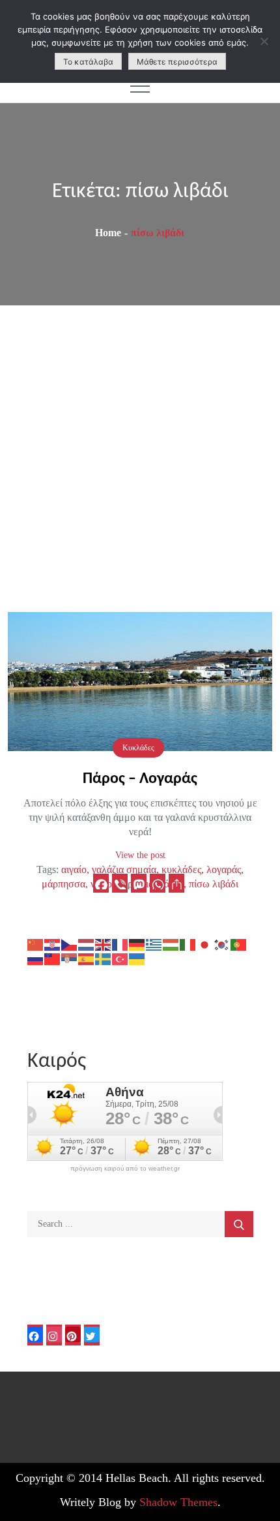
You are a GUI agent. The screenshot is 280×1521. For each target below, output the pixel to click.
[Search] (239, 1224)
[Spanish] (86, 958)
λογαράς (223, 869)
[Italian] (188, 943)
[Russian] (35, 958)
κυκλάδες (181, 869)
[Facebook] (101, 883)
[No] (263, 41)
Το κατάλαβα (88, 62)
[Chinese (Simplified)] (35, 943)
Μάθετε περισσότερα (177, 62)
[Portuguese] (239, 943)
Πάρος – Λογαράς (140, 779)
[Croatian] (52, 943)
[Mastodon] (139, 883)
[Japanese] (205, 943)
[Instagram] (54, 1335)
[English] (103, 943)
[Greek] (154, 943)
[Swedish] (103, 958)
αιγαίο (74, 869)
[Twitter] (92, 1335)
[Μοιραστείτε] (176, 883)
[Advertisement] (140, 452)
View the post (140, 855)
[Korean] (222, 943)
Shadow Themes (178, 1502)
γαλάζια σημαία (124, 869)
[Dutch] (86, 943)
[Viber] (120, 883)
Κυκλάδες (138, 747)
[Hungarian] (171, 943)
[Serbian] (69, 958)
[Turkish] (120, 958)
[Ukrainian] (137, 958)
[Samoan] (52, 958)
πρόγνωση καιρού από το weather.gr (125, 1168)
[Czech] (69, 943)
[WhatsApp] (157, 883)
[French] (120, 943)
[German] (137, 943)
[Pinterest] (73, 1335)
